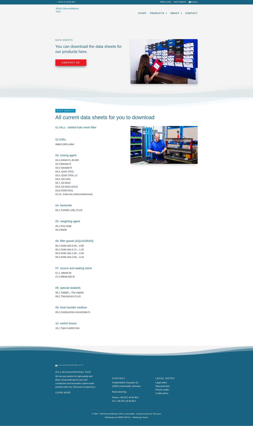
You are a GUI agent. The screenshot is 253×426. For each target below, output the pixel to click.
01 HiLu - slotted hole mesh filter (75, 127)
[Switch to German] (193, 2)
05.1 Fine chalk (63, 226)
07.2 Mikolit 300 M (65, 276)
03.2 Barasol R (63, 163)
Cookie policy (161, 393)
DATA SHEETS (180, 2)
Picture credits (162, 390)
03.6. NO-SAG (63, 179)
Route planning (119, 392)
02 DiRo (60, 139)
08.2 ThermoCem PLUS (68, 296)
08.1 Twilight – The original (69, 292)
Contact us (71, 62)
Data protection (162, 386)
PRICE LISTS (165, 2)
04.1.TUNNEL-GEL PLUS (68, 210)
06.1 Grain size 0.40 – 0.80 (69, 245)
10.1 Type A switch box (67, 328)
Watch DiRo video (64, 144)
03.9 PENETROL (64, 190)
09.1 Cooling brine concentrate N (72, 312)
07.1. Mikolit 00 (63, 273)
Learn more (63, 392)
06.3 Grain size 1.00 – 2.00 (69, 253)
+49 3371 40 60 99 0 (128, 397)
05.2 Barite (61, 229)
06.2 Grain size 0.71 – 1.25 (69, 249)
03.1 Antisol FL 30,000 (67, 160)
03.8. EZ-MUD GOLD (66, 186)
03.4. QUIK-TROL (64, 171)
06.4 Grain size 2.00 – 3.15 (69, 257)
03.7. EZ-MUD (62, 182)
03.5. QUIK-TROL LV (66, 175)
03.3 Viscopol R (63, 167)
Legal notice (161, 382)
